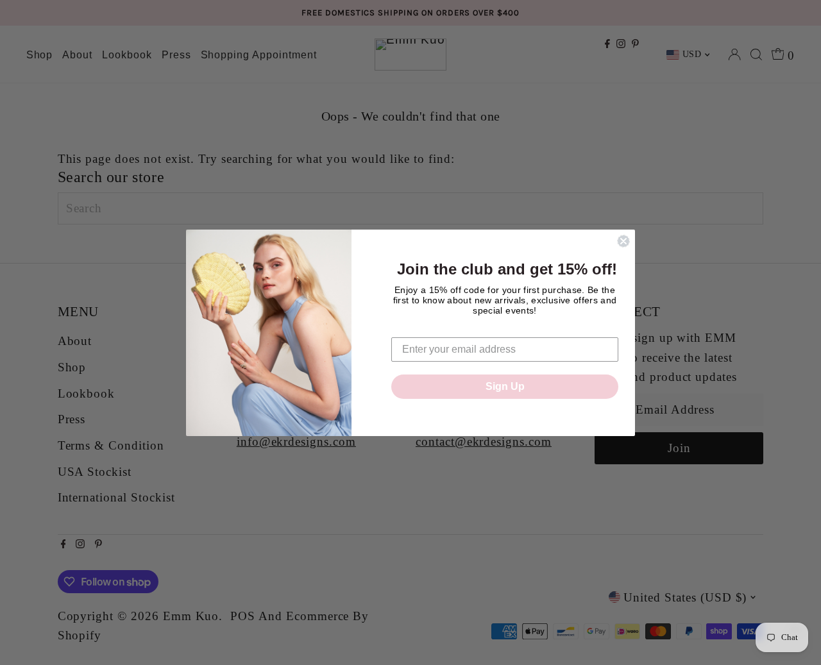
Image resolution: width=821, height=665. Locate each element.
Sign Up (505, 386)
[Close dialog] (623, 241)
